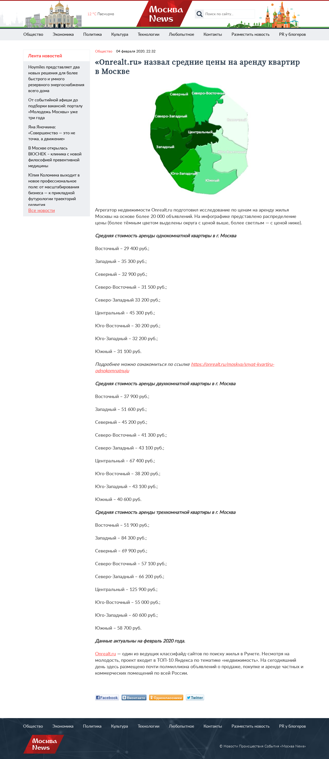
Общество (33, 34)
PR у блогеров (292, 34)
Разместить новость (251, 34)
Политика (92, 34)
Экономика (63, 34)
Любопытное (181, 34)
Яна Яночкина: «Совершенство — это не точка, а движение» (51, 133)
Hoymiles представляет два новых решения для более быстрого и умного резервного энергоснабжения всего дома (56, 79)
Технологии (148, 34)
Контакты (213, 34)
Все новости (41, 210)
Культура (119, 34)
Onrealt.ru (105, 654)
